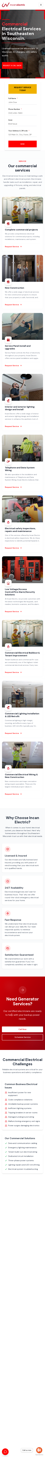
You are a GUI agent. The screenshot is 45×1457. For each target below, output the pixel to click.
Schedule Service (22, 1037)
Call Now (22, 1029)
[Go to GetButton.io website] (39, 1454)
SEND (22, 144)
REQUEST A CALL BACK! (12, 65)
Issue (10, 120)
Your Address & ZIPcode (18, 131)
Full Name (13, 98)
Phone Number (15, 109)
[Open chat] (5, 1451)
